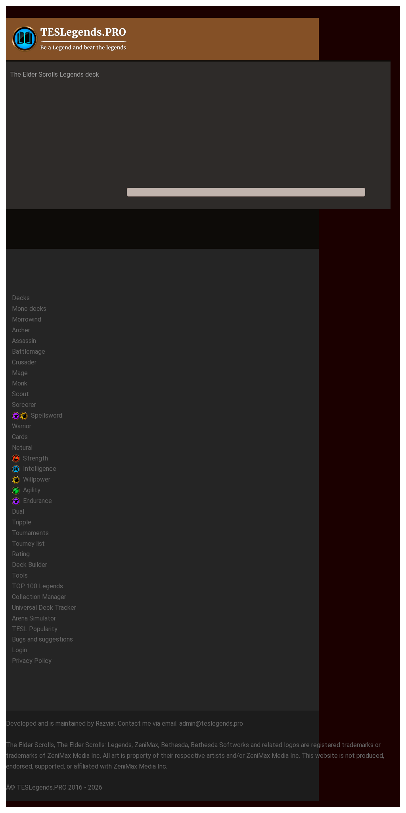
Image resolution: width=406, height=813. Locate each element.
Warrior (21, 426)
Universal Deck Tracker (44, 607)
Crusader (24, 362)
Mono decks (29, 308)
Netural (22, 447)
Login (19, 650)
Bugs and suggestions (42, 639)
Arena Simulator (34, 618)
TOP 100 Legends (37, 586)
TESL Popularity (34, 629)
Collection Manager (39, 597)
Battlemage (28, 351)
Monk (19, 383)
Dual (18, 511)
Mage (20, 373)
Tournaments (30, 533)
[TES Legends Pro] (70, 38)
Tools (20, 575)
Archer (21, 330)
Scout (20, 394)
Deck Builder (29, 564)
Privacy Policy (32, 661)
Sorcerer (24, 404)
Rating (21, 554)
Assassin (24, 341)
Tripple (21, 522)
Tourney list (28, 543)
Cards (20, 437)
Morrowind (26, 319)
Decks (21, 298)
